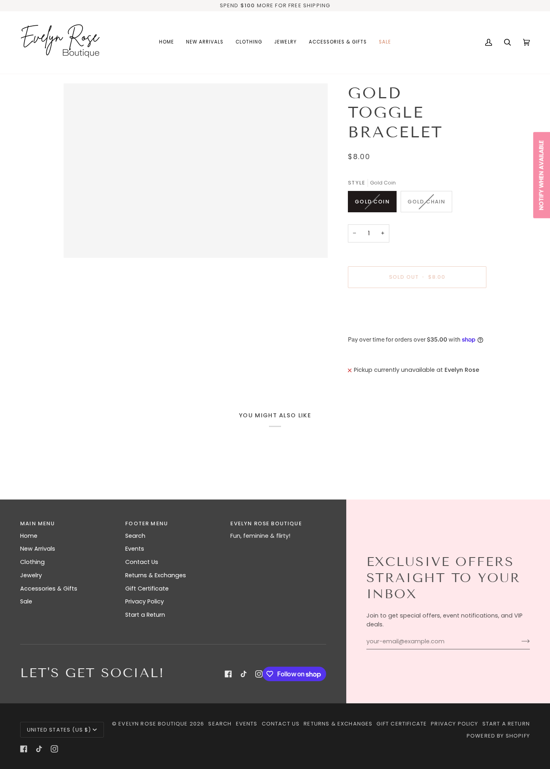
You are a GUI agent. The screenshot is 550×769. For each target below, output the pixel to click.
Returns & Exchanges (155, 575)
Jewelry (31, 575)
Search (135, 536)
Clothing (32, 562)
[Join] (519, 641)
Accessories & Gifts (48, 589)
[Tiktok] (243, 674)
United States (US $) (59, 730)
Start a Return (145, 615)
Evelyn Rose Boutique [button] (266, 523)
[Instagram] (259, 674)
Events (134, 549)
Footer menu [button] (146, 523)
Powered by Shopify (498, 736)
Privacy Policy (144, 601)
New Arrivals (37, 549)
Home (28, 536)
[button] (249, 42)
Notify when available (541, 175)
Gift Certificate (147, 589)
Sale (26, 601)
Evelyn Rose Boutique (153, 724)
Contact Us (141, 562)
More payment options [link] (381, 325)
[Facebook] (228, 674)
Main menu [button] (37, 523)
